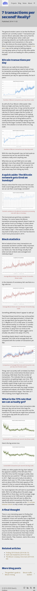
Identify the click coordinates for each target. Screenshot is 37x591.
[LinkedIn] (28, 588)
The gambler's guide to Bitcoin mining (12, 574)
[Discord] (34, 588)
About (30, 3)
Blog (19, 3)
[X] (31, 588)
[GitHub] (24, 588)
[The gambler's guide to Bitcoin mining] (2, 574)
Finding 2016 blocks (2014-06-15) (17, 553)
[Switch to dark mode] (34, 3)
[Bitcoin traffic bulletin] (34, 574)
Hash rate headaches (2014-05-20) (17, 555)
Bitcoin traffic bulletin (27, 574)
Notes (25, 3)
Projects (14, 3)
